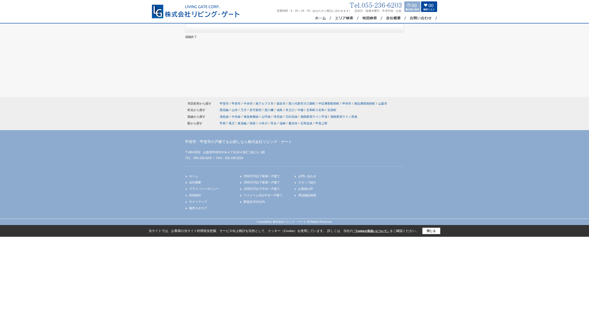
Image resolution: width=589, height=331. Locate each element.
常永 (274, 123)
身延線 (225, 116)
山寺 (235, 110)
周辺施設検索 (307, 195)
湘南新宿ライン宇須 (314, 116)
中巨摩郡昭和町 (328, 103)
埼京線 (278, 116)
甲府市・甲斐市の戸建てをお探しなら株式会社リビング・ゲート (238, 142)
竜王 (232, 123)
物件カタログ (198, 208)
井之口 (290, 110)
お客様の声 (305, 189)
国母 (253, 123)
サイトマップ (198, 201)
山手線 (266, 116)
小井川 (263, 123)
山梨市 (382, 103)
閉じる (431, 231)
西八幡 (269, 110)
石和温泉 (306, 123)
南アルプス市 (265, 103)
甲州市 (346, 103)
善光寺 (293, 123)
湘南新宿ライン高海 (343, 116)
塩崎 (283, 123)
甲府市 (236, 103)
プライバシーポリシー (204, 189)
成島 (280, 110)
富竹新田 (256, 110)
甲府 (223, 123)
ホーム (193, 176)
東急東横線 (252, 116)
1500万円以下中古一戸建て (262, 189)
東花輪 (242, 123)
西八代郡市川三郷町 (302, 103)
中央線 (237, 116)
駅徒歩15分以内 (254, 201)
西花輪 (225, 110)
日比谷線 (292, 116)
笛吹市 (281, 103)
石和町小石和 (315, 110)
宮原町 (331, 110)
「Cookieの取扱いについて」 (371, 231)
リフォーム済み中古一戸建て (263, 195)
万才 (244, 110)
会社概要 (195, 182)
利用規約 (195, 195)
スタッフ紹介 (307, 182)
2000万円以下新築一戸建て (262, 176)
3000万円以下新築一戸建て (262, 182)
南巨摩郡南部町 (364, 103)
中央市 (248, 103)
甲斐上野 (321, 123)
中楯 (300, 110)
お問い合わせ (307, 176)
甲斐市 (224, 103)
